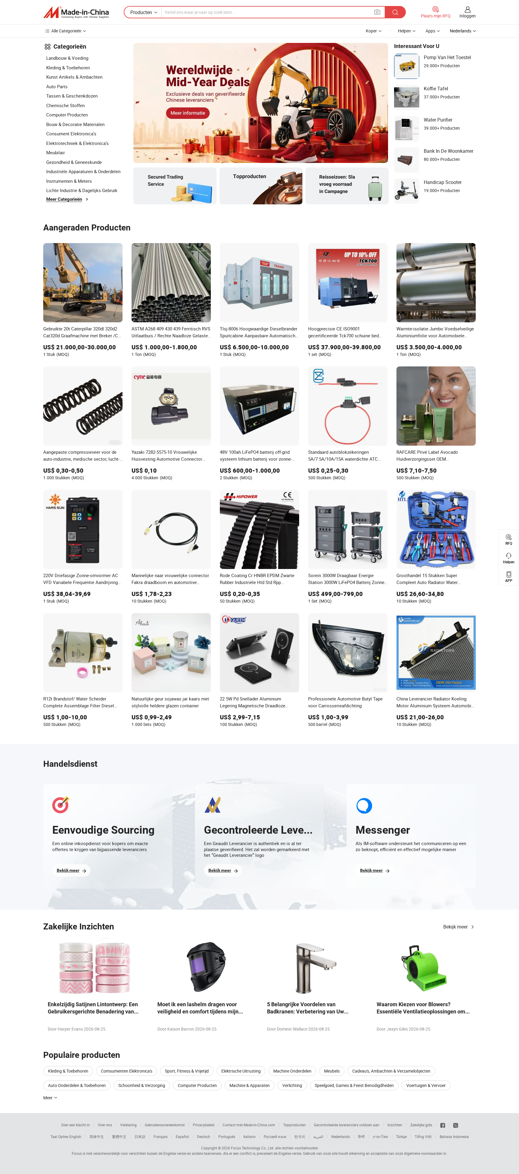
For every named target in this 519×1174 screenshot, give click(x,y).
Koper (371, 31)
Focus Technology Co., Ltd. (252, 1147)
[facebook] (442, 1124)
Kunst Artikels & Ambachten (74, 77)
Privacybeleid (203, 1124)
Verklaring (128, 1124)
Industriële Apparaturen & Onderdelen (83, 171)
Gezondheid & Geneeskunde (74, 162)
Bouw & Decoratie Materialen (75, 124)
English (75, 1136)
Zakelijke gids (421, 1124)
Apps (430, 31)
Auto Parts (57, 86)
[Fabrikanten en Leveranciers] (76, 12)
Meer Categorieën (64, 199)
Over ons (105, 1124)
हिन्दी (361, 1136)
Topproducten (294, 1124)
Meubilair (55, 152)
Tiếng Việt (423, 1136)
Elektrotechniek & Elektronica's (77, 143)
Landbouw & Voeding (67, 58)
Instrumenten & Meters (69, 181)
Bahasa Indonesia (454, 1136)
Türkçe (401, 1136)
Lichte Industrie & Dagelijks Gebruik (81, 190)
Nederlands (340, 1136)
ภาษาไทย (380, 1136)
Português (226, 1136)
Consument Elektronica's (71, 134)
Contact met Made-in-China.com (249, 1124)
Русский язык (275, 1136)
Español (182, 1136)
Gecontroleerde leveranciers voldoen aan (346, 1124)
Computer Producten (67, 115)
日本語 (140, 1136)
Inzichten (394, 1124)
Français (160, 1136)
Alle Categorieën (66, 31)
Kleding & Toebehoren (68, 68)
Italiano (249, 1136)
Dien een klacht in (75, 1124)
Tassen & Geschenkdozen (72, 96)
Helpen (404, 31)
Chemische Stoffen (65, 105)
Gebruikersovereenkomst (165, 1124)
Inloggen (468, 16)
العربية (318, 1136)
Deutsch (203, 1136)
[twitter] (455, 1124)
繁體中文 (119, 1136)
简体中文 (97, 1136)
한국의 (299, 1136)
